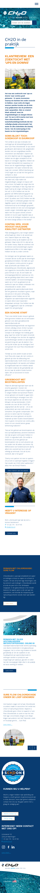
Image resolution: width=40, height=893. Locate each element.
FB (8, 847)
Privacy (19, 878)
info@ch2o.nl (10, 527)
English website (14, 881)
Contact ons (11, 533)
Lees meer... (10, 671)
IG (4, 847)
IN (13, 847)
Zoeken (35, 23)
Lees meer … (10, 603)
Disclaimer (13, 878)
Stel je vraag (8, 818)
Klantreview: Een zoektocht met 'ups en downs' (19, 59)
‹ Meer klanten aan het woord (17, 470)
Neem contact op (10, 814)
